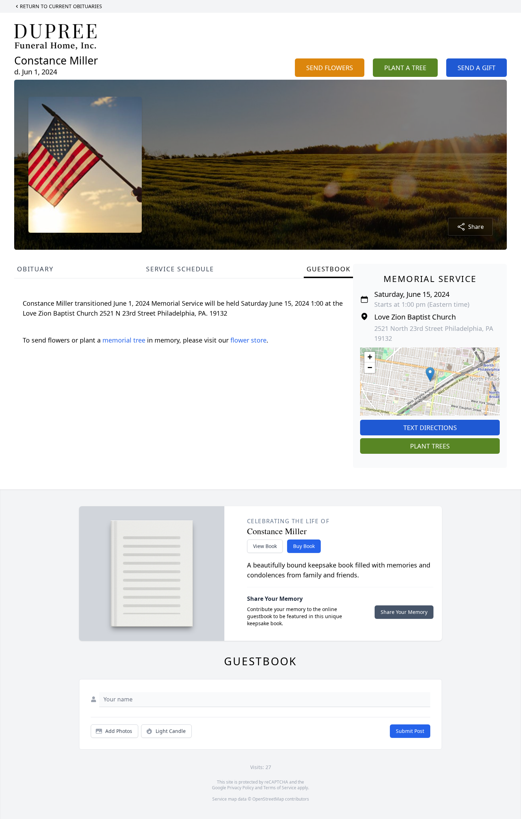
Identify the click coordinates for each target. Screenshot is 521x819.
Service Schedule (180, 269)
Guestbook (328, 269)
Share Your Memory (404, 612)
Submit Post (410, 731)
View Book (265, 546)
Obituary (35, 269)
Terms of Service (279, 788)
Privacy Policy (240, 788)
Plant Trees (430, 446)
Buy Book (304, 546)
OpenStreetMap (268, 799)
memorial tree (123, 340)
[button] (430, 374)
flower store (248, 340)
